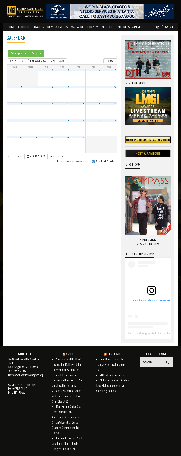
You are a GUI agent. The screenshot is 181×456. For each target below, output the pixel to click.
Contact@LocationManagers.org (25, 375)
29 (52, 137)
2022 (13, 60)
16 (68, 103)
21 (36, 120)
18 (99, 103)
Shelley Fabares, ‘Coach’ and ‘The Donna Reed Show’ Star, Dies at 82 (67, 396)
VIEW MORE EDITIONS (148, 244)
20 (20, 120)
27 (21, 137)
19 (115, 103)
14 (36, 103)
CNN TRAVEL (114, 354)
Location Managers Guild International (150, 333)
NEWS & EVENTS (57, 27)
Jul (22, 60)
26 (115, 120)
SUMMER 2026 (148, 240)
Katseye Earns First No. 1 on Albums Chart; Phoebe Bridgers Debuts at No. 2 (67, 443)
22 (52, 120)
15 (52, 103)
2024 (61, 60)
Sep (52, 60)
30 (68, 137)
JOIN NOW (92, 27)
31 (84, 137)
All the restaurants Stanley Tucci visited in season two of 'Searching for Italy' (112, 385)
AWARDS (39, 27)
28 (36, 137)
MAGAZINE (77, 27)
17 (84, 103)
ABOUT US (24, 27)
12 (115, 86)
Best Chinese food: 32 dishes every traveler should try (111, 364)
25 (99, 120)
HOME (11, 27)
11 (99, 86)
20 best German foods (112, 375)
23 (68, 120)
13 (21, 103)
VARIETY (70, 354)
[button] (72, 161)
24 (84, 120)
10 (84, 86)
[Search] (171, 27)
